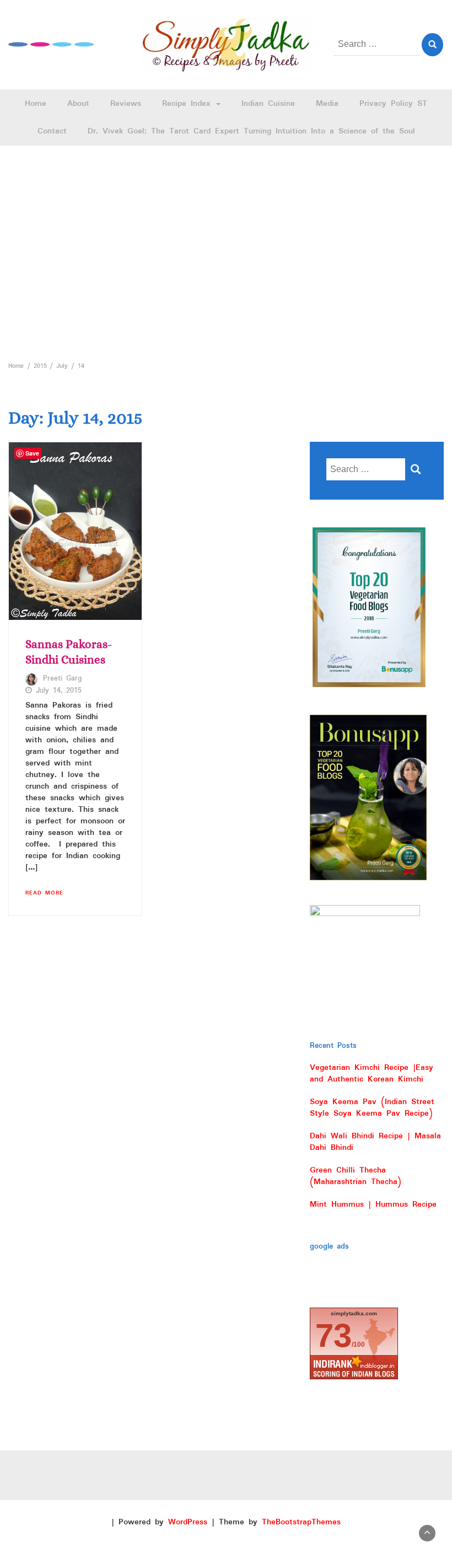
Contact (52, 131)
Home (35, 103)
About (78, 103)
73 (333, 1335)
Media (327, 103)
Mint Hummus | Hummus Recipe (373, 1204)
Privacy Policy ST (393, 103)
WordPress (187, 1522)
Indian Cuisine (268, 103)
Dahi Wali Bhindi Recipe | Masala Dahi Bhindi (375, 1141)
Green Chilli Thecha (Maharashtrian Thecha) (355, 1176)
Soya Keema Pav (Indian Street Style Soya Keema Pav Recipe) (372, 1107)
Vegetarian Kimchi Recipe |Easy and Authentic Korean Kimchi (371, 1073)
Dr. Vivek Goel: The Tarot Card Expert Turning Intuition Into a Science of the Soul (251, 131)
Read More (44, 892)
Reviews (125, 103)
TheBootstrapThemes (301, 1522)
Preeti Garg (62, 678)
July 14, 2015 (59, 691)
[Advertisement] (226, 250)
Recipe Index (188, 103)
